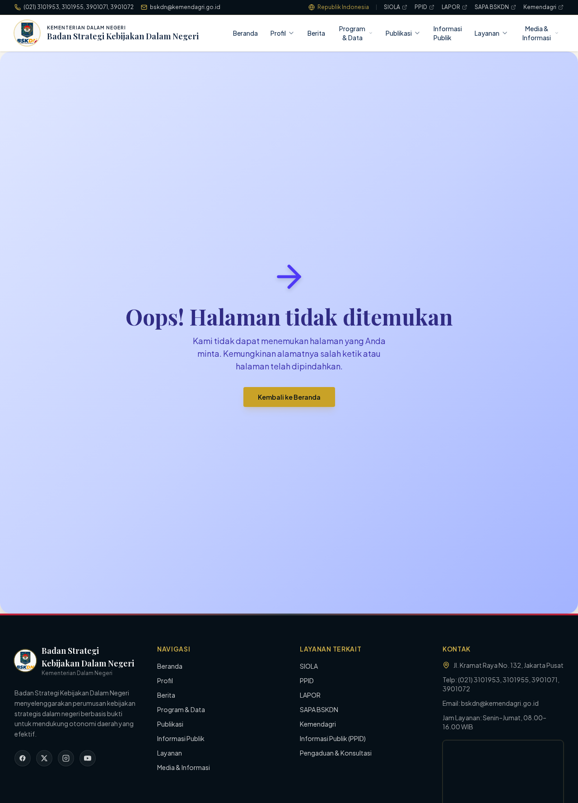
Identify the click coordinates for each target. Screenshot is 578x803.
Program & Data (352, 33)
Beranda (245, 33)
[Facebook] (22, 758)
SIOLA (392, 7)
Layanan (487, 33)
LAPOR (451, 7)
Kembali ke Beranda (289, 397)
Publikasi (399, 33)
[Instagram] (66, 758)
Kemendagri (539, 7)
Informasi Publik (448, 33)
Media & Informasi (536, 33)
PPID (421, 7)
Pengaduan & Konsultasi (336, 753)
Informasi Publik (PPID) (333, 738)
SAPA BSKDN (492, 7)
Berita (316, 33)
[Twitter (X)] (44, 758)
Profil (278, 33)
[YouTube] (87, 758)
